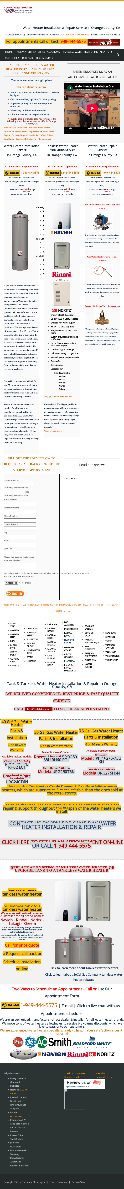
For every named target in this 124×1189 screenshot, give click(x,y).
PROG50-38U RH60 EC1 (56, 758)
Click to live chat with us (109, 34)
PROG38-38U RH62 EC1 (17, 764)
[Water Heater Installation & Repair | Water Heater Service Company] (18, 9)
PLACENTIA (69, 661)
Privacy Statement (58, 1182)
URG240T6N (17, 778)
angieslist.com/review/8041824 (78, 1087)
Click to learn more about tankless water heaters (84, 968)
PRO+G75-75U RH (101, 758)
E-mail (94, 34)
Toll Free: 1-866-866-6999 (77, 34)
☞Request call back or (22, 953)
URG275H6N (101, 771)
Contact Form (28, 177)
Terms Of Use (78, 1182)
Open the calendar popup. (28, 492)
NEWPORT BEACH (69, 641)
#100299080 (16, 1116)
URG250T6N (56, 770)
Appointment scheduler (62, 1013)
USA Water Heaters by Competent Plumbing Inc (26, 34)
